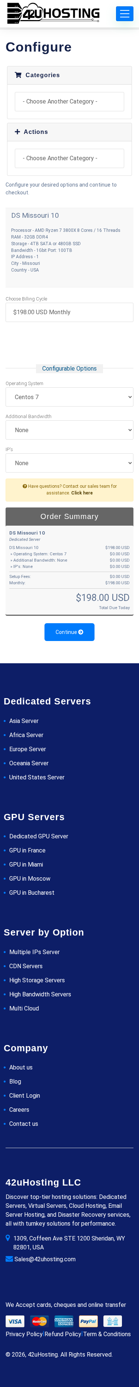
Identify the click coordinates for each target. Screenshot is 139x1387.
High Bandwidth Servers (40, 994)
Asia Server (24, 720)
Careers (19, 1109)
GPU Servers (34, 817)
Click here (82, 493)
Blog (15, 1081)
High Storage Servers (37, 980)
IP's (9, 449)
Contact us (23, 1123)
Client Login (24, 1095)
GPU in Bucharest (31, 892)
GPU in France (27, 850)
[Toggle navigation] (124, 13)
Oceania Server (29, 763)
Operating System (24, 383)
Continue (67, 632)
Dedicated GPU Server (38, 836)
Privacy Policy (24, 1334)
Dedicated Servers (47, 701)
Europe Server (27, 749)
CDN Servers (26, 966)
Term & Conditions (107, 1334)
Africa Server (26, 735)
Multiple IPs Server (34, 952)
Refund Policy (62, 1334)
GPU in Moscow (29, 878)
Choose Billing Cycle (26, 299)
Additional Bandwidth (29, 416)
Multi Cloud (24, 1008)
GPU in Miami (26, 864)
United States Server (36, 777)
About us (21, 1067)
